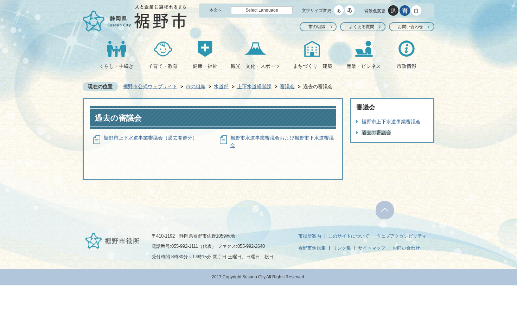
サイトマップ (371, 248)
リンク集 (342, 248)
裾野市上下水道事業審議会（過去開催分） (150, 138)
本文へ (215, 10)
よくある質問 (361, 26)
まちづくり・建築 (312, 66)
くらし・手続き (116, 66)
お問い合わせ (410, 26)
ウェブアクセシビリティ (401, 236)
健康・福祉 (205, 66)
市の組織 (316, 26)
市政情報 (406, 66)
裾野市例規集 (312, 248)
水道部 (221, 86)
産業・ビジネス (363, 66)
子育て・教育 (163, 66)
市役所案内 (309, 236)
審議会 (287, 86)
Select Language (261, 10)
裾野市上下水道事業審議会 (391, 121)
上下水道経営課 (254, 86)
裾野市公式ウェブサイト (150, 86)
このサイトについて (348, 236)
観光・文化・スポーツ (255, 66)
